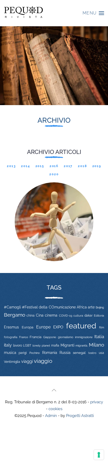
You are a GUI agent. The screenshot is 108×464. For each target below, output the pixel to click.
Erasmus (11, 327)
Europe (43, 326)
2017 (68, 166)
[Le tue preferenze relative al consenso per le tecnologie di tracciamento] (99, 455)
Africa (82, 307)
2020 (53, 174)
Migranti (67, 345)
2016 (54, 166)
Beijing (100, 307)
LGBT (27, 345)
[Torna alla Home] (23, 13)
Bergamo (14, 315)
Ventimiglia (12, 362)
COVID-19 (65, 315)
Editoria (99, 315)
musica (10, 352)
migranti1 (81, 345)
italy (8, 345)
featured (81, 325)
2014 (25, 166)
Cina (40, 315)
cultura (78, 315)
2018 (82, 166)
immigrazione (84, 337)
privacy (96, 402)
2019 (96, 166)
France (23, 337)
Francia (35, 337)
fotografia (10, 337)
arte (91, 307)
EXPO (58, 326)
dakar (88, 315)
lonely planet (41, 345)
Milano (96, 345)
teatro (92, 352)
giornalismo (65, 337)
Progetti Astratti (80, 415)
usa (101, 353)
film (101, 327)
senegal (79, 353)
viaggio (43, 361)
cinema (51, 315)
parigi (23, 353)
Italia (99, 336)
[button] (93, 13)
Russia (65, 352)
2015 (39, 166)
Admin (51, 415)
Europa (27, 327)
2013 (11, 166)
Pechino (34, 352)
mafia (55, 345)
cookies (55, 408)
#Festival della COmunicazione (48, 307)
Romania (49, 352)
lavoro (17, 345)
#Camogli (12, 307)
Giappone (49, 337)
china (30, 315)
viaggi (27, 361)
